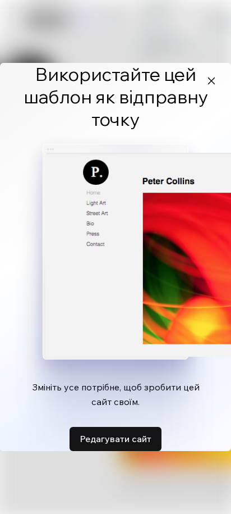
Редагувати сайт (115, 438)
